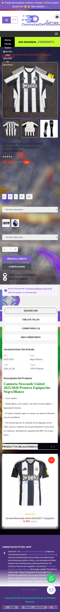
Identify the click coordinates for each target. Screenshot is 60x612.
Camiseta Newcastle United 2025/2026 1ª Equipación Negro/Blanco (26, 56)
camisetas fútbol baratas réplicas (41, 554)
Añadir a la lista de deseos (22, 275)
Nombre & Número (10, 204)
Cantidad (6, 244)
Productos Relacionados (20, 446)
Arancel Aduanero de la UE (39, 289)
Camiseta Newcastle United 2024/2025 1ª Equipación (30, 518)
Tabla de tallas (30, 319)
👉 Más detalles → (37, 6)
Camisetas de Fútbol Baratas (33, 551)
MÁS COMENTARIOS (31, 337)
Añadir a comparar (18, 279)
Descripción (31, 311)
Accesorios (7, 232)
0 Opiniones (18, 158)
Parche (5, 216)
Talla (6, 187)
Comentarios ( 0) (31, 328)
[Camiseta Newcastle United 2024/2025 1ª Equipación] (30, 482)
